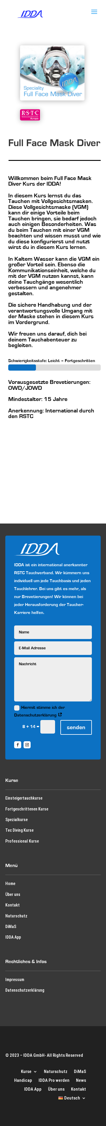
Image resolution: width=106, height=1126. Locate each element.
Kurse (26, 1071)
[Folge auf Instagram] (27, 744)
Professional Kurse (22, 841)
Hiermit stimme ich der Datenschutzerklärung (39, 711)
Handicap (23, 1080)
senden (76, 727)
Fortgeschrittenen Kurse (26, 809)
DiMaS (10, 926)
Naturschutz (16, 916)
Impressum (14, 979)
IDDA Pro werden (54, 1080)
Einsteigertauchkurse (23, 798)
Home (10, 883)
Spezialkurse (16, 819)
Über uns (12, 894)
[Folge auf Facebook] (17, 744)
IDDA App (13, 937)
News (81, 1080)
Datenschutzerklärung (24, 990)
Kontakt (12, 905)
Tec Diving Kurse (19, 830)
